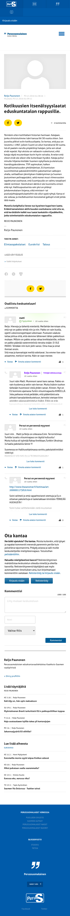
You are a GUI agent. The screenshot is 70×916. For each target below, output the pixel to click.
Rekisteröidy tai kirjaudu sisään (44, 573)
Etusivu (35, 845)
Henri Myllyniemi (20, 755)
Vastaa (10, 362)
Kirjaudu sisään (9, 20)
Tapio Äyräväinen (20, 785)
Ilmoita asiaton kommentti (29, 362)
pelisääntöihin (12, 554)
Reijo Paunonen (12, 96)
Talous (46, 244)
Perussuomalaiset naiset (35, 824)
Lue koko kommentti (38, 409)
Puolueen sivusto (35, 817)
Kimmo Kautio (18, 775)
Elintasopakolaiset (15, 244)
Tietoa (35, 848)
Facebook (26, 909)
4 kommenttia (60, 123)
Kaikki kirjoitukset (14, 261)
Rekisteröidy (41, 580)
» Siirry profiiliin (12, 676)
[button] (61, 33)
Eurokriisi (34, 244)
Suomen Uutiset (35, 821)
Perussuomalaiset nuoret (35, 828)
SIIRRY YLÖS (33, 884)
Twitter (44, 909)
